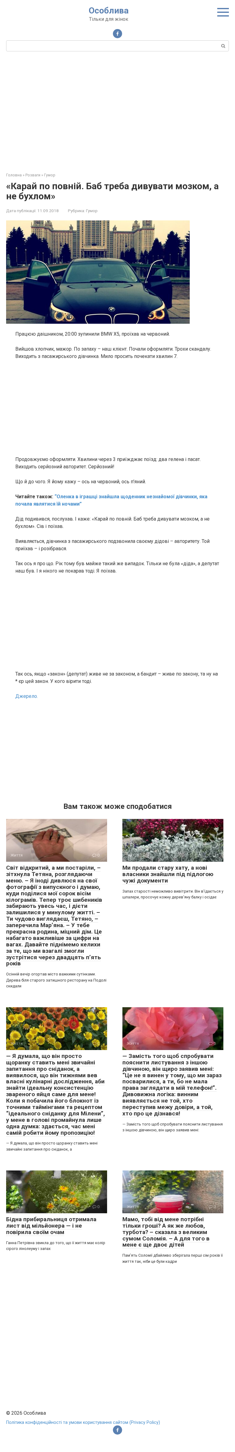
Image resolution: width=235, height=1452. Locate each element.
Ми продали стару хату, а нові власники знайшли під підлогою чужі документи (167, 874)
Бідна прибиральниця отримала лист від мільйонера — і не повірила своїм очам (51, 1226)
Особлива (109, 11)
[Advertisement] (117, 111)
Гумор (92, 210)
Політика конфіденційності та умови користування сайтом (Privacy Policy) (83, 1422)
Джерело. (26, 696)
